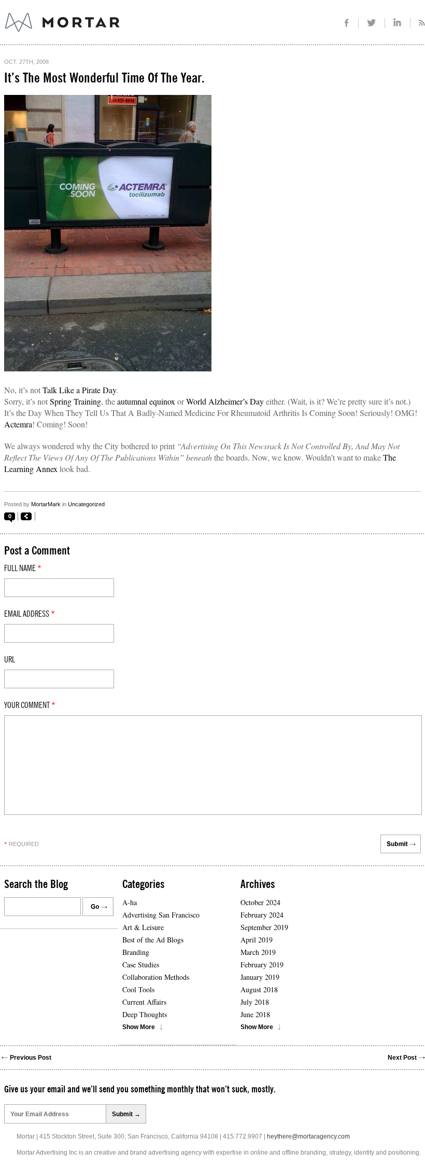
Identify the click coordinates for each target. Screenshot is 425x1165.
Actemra (18, 424)
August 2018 (259, 989)
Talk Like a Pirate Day (79, 389)
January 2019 (259, 977)
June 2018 (255, 1014)
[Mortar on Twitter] (372, 23)
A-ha (129, 902)
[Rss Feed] (417, 23)
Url (9, 660)
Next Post (402, 1057)
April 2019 (256, 940)
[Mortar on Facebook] (346, 23)
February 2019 (262, 964)
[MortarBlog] (119, 31)
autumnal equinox (146, 401)
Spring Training (75, 401)
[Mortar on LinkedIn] (397, 23)
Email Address (29, 614)
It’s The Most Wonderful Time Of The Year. (104, 78)
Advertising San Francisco (161, 915)
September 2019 (264, 927)
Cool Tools (138, 989)
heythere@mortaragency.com (308, 1136)
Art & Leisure (143, 927)
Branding (135, 952)
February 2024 (262, 915)
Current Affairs (144, 1002)
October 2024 (260, 902)
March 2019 (258, 952)
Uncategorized (86, 504)
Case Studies (140, 964)
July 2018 (254, 1002)
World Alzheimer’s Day (225, 401)
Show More (138, 1027)
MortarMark (46, 504)
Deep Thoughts (144, 1014)
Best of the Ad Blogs (152, 940)
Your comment (29, 705)
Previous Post (30, 1057)
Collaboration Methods (155, 977)
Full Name (22, 568)
